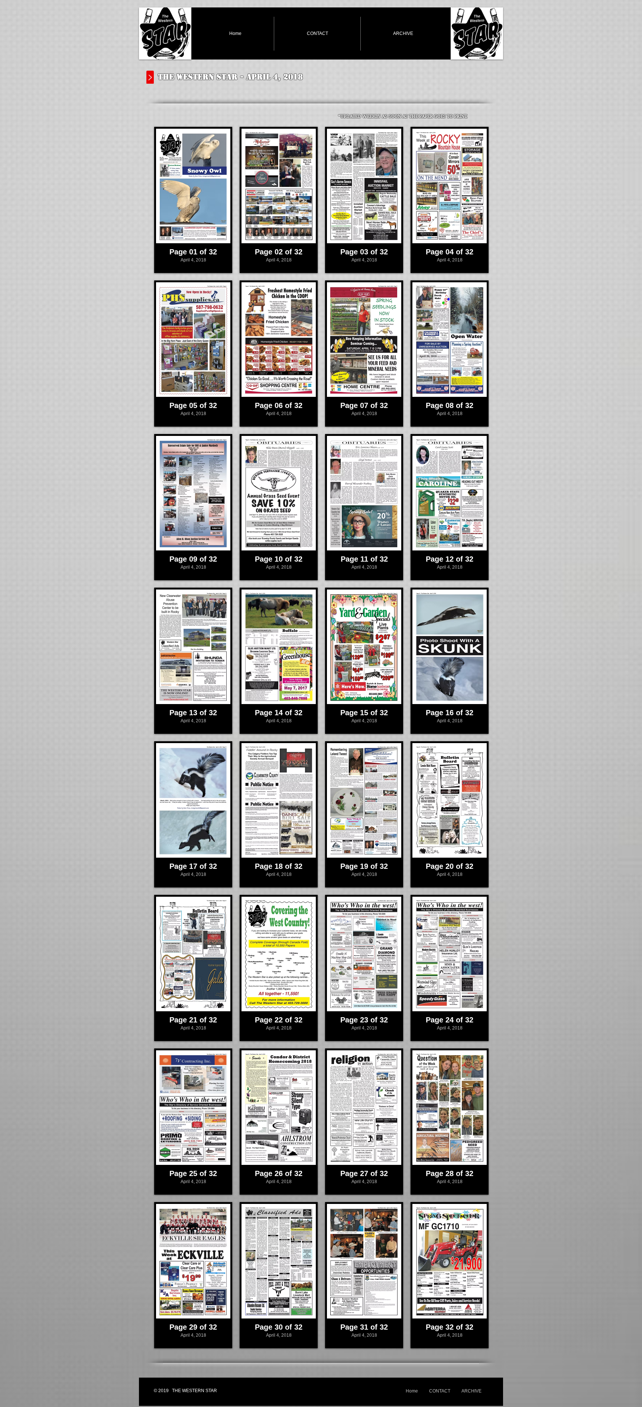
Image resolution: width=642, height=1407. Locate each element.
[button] (193, 200)
